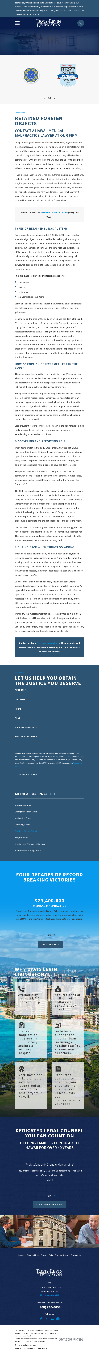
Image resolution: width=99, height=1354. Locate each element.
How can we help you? (26, 737)
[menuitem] (49, 805)
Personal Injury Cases (36, 1255)
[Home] (48, 23)
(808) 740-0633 (49, 1307)
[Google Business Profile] (52, 1318)
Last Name (20, 700)
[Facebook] (40, 1318)
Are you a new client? (26, 728)
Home (21, 1255)
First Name (20, 690)
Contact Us (76, 1255)
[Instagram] (57, 1318)
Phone (18, 709)
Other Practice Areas (58, 1255)
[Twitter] (46, 1318)
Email (17, 718)
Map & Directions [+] (49, 1295)
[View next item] (54, 98)
